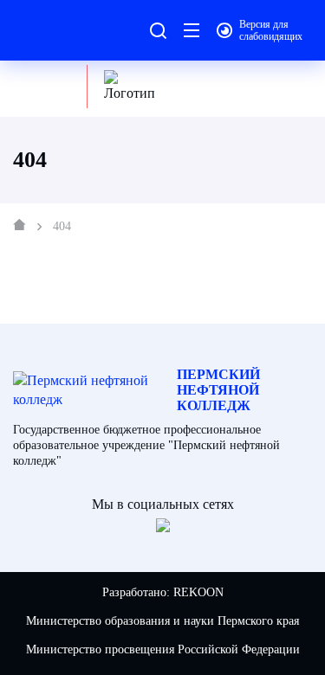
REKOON (198, 592)
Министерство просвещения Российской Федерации (163, 649)
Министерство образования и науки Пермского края (162, 620)
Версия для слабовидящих (270, 30)
